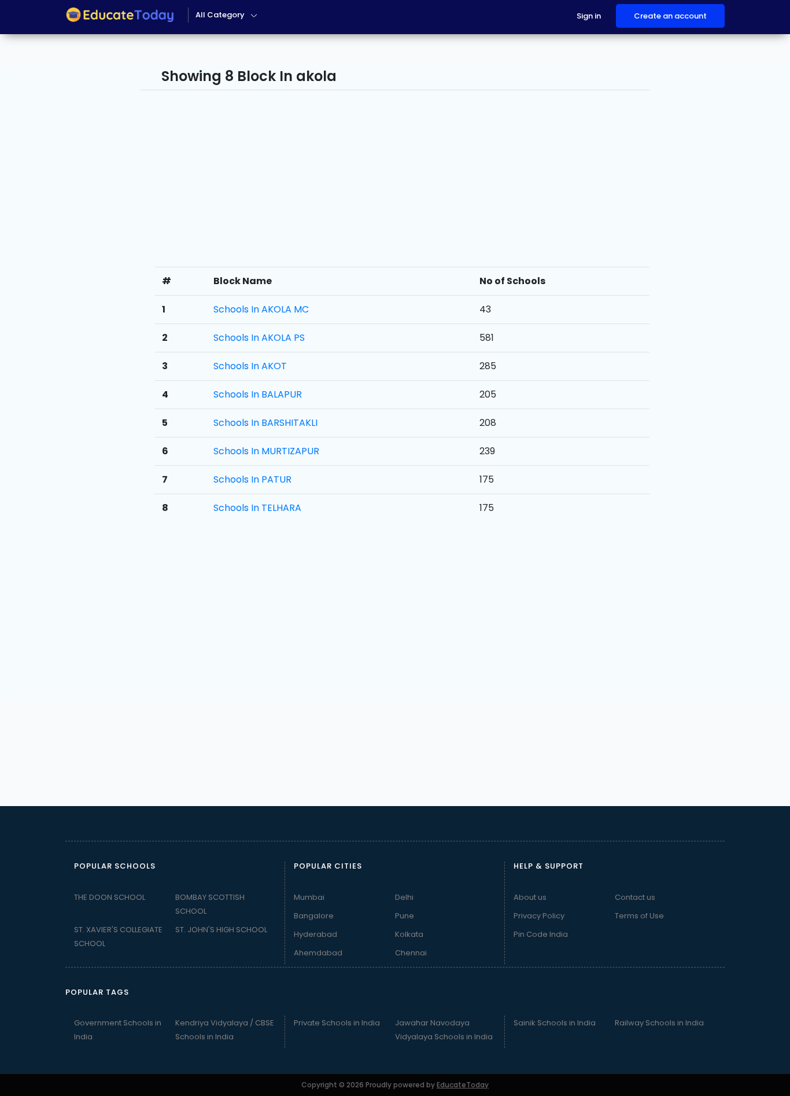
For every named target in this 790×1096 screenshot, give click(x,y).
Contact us (635, 897)
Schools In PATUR (252, 479)
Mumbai (309, 897)
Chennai (411, 952)
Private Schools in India (337, 1022)
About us (530, 897)
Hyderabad (315, 934)
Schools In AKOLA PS (259, 337)
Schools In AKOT (250, 366)
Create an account (670, 15)
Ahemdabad (318, 952)
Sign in (589, 15)
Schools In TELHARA (257, 507)
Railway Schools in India (659, 1022)
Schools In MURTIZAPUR (266, 451)
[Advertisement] (66, 239)
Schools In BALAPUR (257, 394)
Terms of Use (639, 915)
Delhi (404, 897)
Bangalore (314, 915)
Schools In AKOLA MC (261, 309)
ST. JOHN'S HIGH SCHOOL (221, 929)
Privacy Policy (539, 915)
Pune (404, 915)
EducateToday (463, 1085)
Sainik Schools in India (555, 1022)
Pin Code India (541, 934)
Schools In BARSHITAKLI (265, 422)
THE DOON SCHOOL (109, 897)
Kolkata (409, 934)
